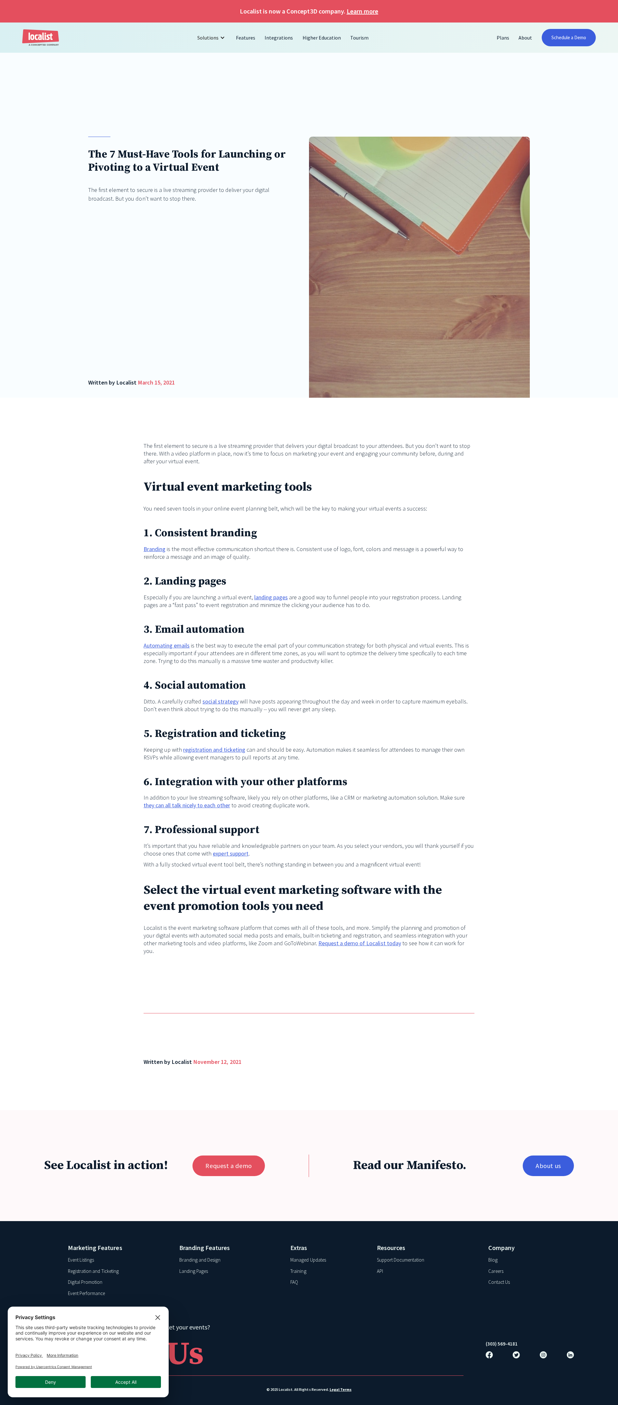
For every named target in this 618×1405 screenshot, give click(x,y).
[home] (40, 37)
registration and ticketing (214, 749)
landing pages (271, 597)
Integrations (279, 37)
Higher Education (322, 37)
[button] (211, 37)
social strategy (220, 701)
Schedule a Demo (568, 37)
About (525, 37)
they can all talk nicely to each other (187, 805)
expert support (230, 853)
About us (548, 1166)
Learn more (362, 11)
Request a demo (228, 1166)
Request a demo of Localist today (359, 943)
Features (245, 37)
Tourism (359, 37)
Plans (503, 37)
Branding (154, 549)
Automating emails (167, 645)
